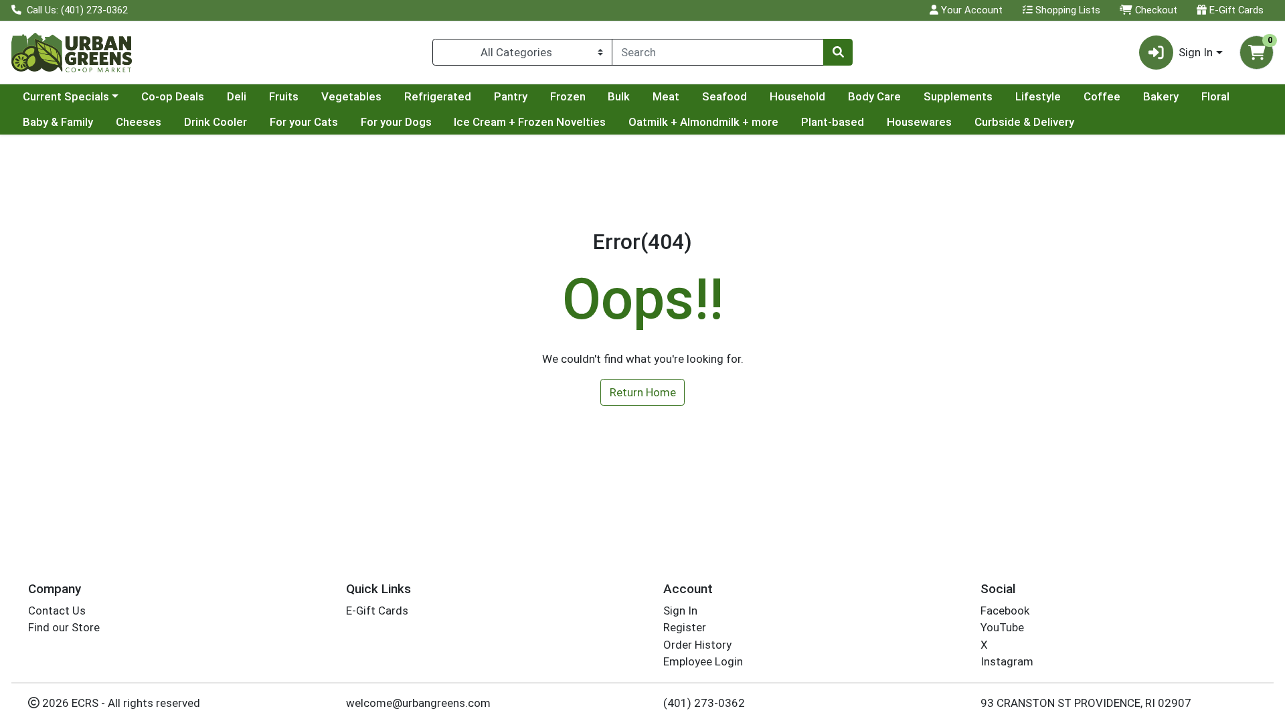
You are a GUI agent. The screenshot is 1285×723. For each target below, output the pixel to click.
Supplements (958, 96)
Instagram (1006, 661)
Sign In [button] (1196, 52)
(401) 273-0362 (704, 703)
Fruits (283, 96)
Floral (1215, 96)
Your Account (970, 10)
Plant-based (832, 122)
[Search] (838, 52)
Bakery (1161, 96)
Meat (666, 96)
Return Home (643, 392)
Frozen (568, 96)
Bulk (619, 96)
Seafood (724, 96)
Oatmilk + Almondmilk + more (703, 122)
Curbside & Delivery (1024, 122)
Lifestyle (1038, 96)
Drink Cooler (215, 122)
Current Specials (66, 96)
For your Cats (304, 122)
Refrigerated (437, 96)
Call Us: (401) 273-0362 (76, 10)
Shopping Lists (1066, 10)
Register (684, 627)
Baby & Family (58, 122)
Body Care (874, 96)
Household (797, 96)
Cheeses (138, 122)
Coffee (1102, 96)
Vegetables (351, 96)
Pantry (510, 96)
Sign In (680, 610)
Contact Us (57, 610)
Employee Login (703, 661)
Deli (236, 96)
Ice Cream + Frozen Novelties (530, 122)
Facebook (1004, 610)
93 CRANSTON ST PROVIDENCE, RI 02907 (1085, 703)
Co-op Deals (172, 96)
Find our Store (64, 627)
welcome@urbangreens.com (418, 703)
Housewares (919, 122)
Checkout (1154, 10)
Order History (697, 644)
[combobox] (718, 52)
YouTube (1002, 627)
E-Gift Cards (1235, 10)
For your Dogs (396, 122)
